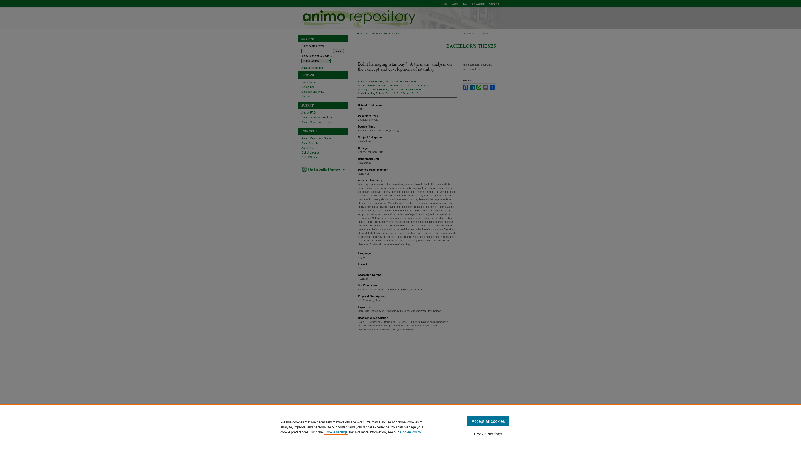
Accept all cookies (488, 421)
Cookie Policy (410, 432)
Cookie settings (336, 432)
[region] (400, 427)
